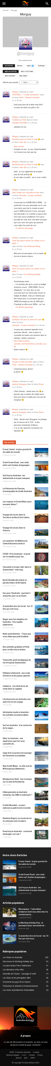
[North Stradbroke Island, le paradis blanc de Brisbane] (41, 583)
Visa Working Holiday (32, 246)
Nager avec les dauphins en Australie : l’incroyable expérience (15, 622)
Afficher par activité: (11, 82)
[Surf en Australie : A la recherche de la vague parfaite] (41, 728)
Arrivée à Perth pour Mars (22, 362)
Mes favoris (10, 76)
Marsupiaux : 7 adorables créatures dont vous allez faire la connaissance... (33, 912)
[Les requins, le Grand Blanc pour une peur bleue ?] (41, 505)
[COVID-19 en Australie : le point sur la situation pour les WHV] (41, 557)
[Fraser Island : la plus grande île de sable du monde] (41, 452)
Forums (41, 66)
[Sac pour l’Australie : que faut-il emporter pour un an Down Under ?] (41, 596)
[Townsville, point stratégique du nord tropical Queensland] (41, 663)
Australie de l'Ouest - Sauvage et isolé (19, 973)
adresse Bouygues (19, 384)
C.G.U (24, 1055)
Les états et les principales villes (17, 977)
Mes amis (23, 76)
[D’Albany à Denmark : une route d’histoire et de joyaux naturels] (41, 676)
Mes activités (11, 71)
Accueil (5, 10)
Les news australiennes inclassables (18, 990)
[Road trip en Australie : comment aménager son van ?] (41, 834)
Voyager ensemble (19, 123)
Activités (9, 66)
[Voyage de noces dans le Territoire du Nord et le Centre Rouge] (41, 518)
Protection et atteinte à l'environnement (20, 986)
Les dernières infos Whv (13, 969)
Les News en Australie (12, 957)
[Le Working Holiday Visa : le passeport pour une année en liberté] (9, 926)
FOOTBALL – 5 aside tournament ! (26, 95)
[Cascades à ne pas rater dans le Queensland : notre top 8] (41, 570)
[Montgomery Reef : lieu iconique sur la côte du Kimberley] (41, 782)
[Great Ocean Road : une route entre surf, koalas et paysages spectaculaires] (41, 465)
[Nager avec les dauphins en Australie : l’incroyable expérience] (41, 622)
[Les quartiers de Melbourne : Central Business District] (41, 544)
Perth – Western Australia (29, 98)
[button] (47, 3)
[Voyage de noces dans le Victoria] (41, 531)
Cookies (36, 1052)
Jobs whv (23, 142)
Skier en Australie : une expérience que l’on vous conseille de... (14, 741)
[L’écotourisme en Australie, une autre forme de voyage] (41, 702)
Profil (20, 66)
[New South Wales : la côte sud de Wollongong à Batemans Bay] (41, 769)
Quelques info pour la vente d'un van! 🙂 (28, 320)
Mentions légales (12, 1055)
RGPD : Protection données (20, 1052)
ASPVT (32, 1058)
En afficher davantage (24, 228)
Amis (30, 66)
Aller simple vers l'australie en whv (25, 193)
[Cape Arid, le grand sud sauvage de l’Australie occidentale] (41, 756)
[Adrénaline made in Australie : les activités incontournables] (41, 715)
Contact (32, 1055)
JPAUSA (19, 1058)
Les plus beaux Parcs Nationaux (17, 965)
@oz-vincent (19, 146)
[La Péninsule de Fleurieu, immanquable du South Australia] (41, 492)
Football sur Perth (19, 120)
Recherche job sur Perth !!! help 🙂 (26, 139)
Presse (40, 1055)
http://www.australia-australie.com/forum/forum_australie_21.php (30, 344)
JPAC (26, 1058)
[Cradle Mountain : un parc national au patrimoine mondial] (41, 808)
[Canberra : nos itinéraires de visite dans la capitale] (41, 689)
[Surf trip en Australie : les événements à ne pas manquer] (41, 479)
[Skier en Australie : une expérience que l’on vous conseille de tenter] (41, 741)
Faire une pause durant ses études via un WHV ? (28, 242)
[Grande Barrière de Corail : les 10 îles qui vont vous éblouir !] (41, 609)
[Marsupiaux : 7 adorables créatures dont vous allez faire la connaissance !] (9, 912)
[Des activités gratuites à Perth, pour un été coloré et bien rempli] (41, 650)
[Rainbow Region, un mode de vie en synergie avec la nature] (41, 821)
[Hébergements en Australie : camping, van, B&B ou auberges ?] (41, 795)
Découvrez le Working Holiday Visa (18, 961)
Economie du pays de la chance (16, 982)
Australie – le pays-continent (30, 195)
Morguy (15, 92)
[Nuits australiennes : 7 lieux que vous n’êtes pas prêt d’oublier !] (41, 637)
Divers (41, 384)
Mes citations (27, 71)
